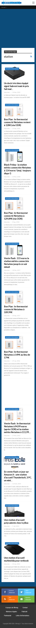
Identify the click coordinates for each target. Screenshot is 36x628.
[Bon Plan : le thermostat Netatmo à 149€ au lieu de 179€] (14, 342)
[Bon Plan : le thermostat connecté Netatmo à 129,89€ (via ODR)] (14, 203)
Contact (25, 608)
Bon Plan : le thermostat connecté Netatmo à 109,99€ (16, 309)
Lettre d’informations (22, 616)
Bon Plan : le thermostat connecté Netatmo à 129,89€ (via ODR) (16, 216)
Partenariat (7, 616)
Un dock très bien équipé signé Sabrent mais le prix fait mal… (16, 86)
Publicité (24, 612)
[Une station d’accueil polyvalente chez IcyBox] (14, 510)
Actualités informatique (12, 68)
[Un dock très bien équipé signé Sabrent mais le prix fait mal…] (14, 73)
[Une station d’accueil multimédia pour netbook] (14, 548)
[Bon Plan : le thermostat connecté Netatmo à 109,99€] (14, 296)
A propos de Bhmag (12, 608)
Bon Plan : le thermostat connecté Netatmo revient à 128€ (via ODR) (17, 122)
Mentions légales (11, 612)
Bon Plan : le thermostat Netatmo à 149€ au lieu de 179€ (17, 354)
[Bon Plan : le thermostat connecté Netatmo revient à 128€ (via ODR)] (14, 109)
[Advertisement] (18, 28)
